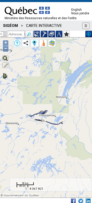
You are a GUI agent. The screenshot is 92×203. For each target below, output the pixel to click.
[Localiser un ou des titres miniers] (44, 34)
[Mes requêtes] (43, 43)
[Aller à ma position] (88, 34)
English (76, 10)
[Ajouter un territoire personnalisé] (66, 34)
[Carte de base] (52, 43)
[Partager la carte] (26, 43)
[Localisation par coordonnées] (36, 34)
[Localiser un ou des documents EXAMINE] (51, 34)
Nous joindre (80, 13)
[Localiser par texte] (59, 34)
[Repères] (34, 43)
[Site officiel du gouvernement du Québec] (27, 17)
